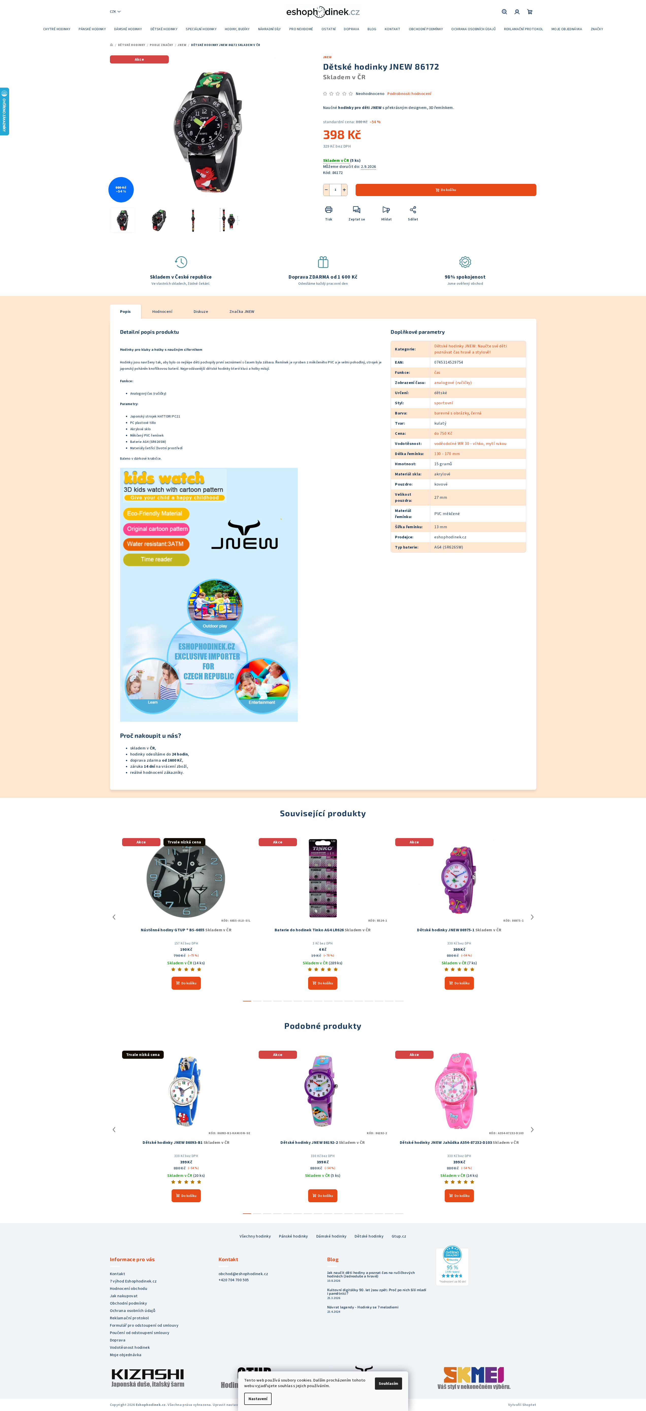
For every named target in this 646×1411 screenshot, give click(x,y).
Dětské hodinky (369, 1236)
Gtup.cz (399, 1236)
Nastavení (258, 1399)
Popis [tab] (125, 311)
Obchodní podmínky (128, 1303)
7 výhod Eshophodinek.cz (133, 1281)
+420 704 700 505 (234, 1280)
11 (359, 1213)
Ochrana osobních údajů (133, 1310)
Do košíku (448, 190)
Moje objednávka (126, 1355)
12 (369, 1213)
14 (389, 1213)
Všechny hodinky (255, 1236)
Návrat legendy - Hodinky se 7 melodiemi (363, 1307)
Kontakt (117, 1274)
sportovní (443, 403)
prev (114, 917)
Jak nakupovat (124, 1296)
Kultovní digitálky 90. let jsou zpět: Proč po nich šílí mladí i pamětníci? (376, 1291)
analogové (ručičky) (453, 383)
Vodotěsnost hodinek (130, 1347)
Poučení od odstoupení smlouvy (140, 1333)
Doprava (118, 1340)
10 (348, 1213)
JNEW (327, 57)
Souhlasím (388, 1383)
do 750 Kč (443, 433)
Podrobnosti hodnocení (409, 94)
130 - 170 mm (447, 454)
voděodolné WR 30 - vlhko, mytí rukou (470, 443)
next (532, 917)
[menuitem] (57, 29)
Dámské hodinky (331, 1236)
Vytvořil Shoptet (522, 1404)
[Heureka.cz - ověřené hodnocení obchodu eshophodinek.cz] (452, 1265)
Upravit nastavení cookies (235, 1404)
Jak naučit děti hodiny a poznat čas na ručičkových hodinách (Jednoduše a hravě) (371, 1274)
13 (379, 1213)
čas (437, 372)
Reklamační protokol (129, 1318)
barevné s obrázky (451, 413)
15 (399, 1213)
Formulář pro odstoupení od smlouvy (144, 1325)
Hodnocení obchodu (128, 1288)
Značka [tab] (241, 311)
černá (476, 413)
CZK (113, 11)
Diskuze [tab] (201, 311)
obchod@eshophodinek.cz (243, 1274)
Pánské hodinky (293, 1236)
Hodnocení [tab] (162, 311)
